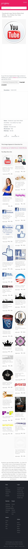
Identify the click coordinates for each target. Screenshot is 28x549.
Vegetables (8, 491)
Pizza (7, 487)
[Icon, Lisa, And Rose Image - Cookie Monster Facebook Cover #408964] (8, 286)
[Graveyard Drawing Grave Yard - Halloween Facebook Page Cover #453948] (8, 301)
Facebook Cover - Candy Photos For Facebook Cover (19, 200)
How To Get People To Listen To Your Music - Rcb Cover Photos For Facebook (20, 451)
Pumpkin (7, 495)
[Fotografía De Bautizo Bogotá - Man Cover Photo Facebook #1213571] (8, 375)
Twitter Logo (20, 489)
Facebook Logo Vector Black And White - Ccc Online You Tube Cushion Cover (8, 169)
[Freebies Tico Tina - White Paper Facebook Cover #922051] (8, 357)
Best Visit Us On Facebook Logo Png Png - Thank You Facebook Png (7, 216)
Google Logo (20, 497)
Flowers (19, 524)
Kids (13, 514)
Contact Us (11, 546)
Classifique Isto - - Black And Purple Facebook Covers (19, 349)
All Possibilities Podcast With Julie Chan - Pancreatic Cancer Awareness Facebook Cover (20, 428)
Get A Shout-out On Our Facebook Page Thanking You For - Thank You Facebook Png (20, 215)
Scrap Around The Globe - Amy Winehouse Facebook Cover (20, 375)
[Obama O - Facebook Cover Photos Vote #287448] (20, 278)
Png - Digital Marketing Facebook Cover (8, 417)
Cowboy (13, 512)
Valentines (8, 510)
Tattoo (18, 532)
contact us (15, 77)
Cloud (7, 520)
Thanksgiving (9, 508)
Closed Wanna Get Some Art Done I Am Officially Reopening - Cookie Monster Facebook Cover (7, 402)
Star (6, 526)
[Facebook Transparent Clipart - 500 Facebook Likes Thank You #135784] (20, 231)
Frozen (13, 504)
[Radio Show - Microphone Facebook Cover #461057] (20, 318)
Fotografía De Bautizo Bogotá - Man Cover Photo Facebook (7, 383)
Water (18, 528)
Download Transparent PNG (10, 82)
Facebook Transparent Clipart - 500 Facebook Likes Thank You (20, 241)
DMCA (16, 546)
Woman (13, 510)
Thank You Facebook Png (7, 278)
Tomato (7, 493)
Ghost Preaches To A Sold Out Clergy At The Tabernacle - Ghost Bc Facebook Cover (20, 302)
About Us (6, 546)
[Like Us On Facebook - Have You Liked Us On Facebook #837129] (8, 230)
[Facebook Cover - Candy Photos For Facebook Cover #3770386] (20, 195)
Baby (13, 508)
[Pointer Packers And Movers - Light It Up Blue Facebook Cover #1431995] (20, 385)
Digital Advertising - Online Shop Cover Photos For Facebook (20, 167)
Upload (25, 2)
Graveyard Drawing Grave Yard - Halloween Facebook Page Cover (7, 306)
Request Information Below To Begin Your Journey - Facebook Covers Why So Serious (8, 429)
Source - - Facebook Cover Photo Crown (7, 348)
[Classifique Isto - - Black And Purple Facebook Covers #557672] (20, 341)
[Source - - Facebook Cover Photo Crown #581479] (8, 343)
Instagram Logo (20, 487)
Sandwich (8, 489)
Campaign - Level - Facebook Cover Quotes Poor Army (19, 415)
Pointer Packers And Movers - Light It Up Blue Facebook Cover (20, 389)
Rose (18, 526)
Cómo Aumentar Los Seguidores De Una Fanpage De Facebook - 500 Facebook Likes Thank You (20, 264)
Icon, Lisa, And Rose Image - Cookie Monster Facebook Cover (7, 290)
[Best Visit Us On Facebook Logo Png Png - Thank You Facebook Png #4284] (8, 212)
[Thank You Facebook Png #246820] (8, 274)
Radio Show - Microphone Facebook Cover (20, 328)
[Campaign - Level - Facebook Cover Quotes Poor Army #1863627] (20, 404)
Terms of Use (21, 546)
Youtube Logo (20, 491)
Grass (7, 524)
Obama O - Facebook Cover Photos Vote (20, 286)
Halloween (8, 506)
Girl (12, 506)
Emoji (18, 522)
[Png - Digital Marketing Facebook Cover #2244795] (8, 413)
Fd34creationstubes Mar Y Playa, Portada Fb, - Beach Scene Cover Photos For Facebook (20, 184)
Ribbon (18, 530)
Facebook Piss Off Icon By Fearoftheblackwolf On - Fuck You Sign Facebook (8, 264)
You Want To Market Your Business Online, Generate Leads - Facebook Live (7, 199)
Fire (6, 522)
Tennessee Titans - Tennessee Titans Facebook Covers (7, 332)
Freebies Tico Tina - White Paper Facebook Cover (8, 362)
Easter (7, 512)
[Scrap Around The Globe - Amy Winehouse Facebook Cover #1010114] (20, 364)
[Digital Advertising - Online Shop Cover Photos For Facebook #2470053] (20, 160)
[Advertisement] (14, 59)
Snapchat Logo (20, 495)
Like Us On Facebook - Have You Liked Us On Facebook (8, 237)
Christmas (8, 504)
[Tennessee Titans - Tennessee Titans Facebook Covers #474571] (8, 322)
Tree (6, 528)
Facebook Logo (20, 493)
